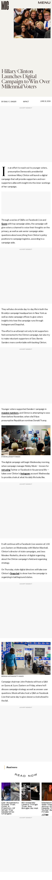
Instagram (25, 473)
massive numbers (10, 413)
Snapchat (14, 573)
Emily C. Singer (10, 102)
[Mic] (5, 5)
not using (5, 470)
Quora (4, 224)
